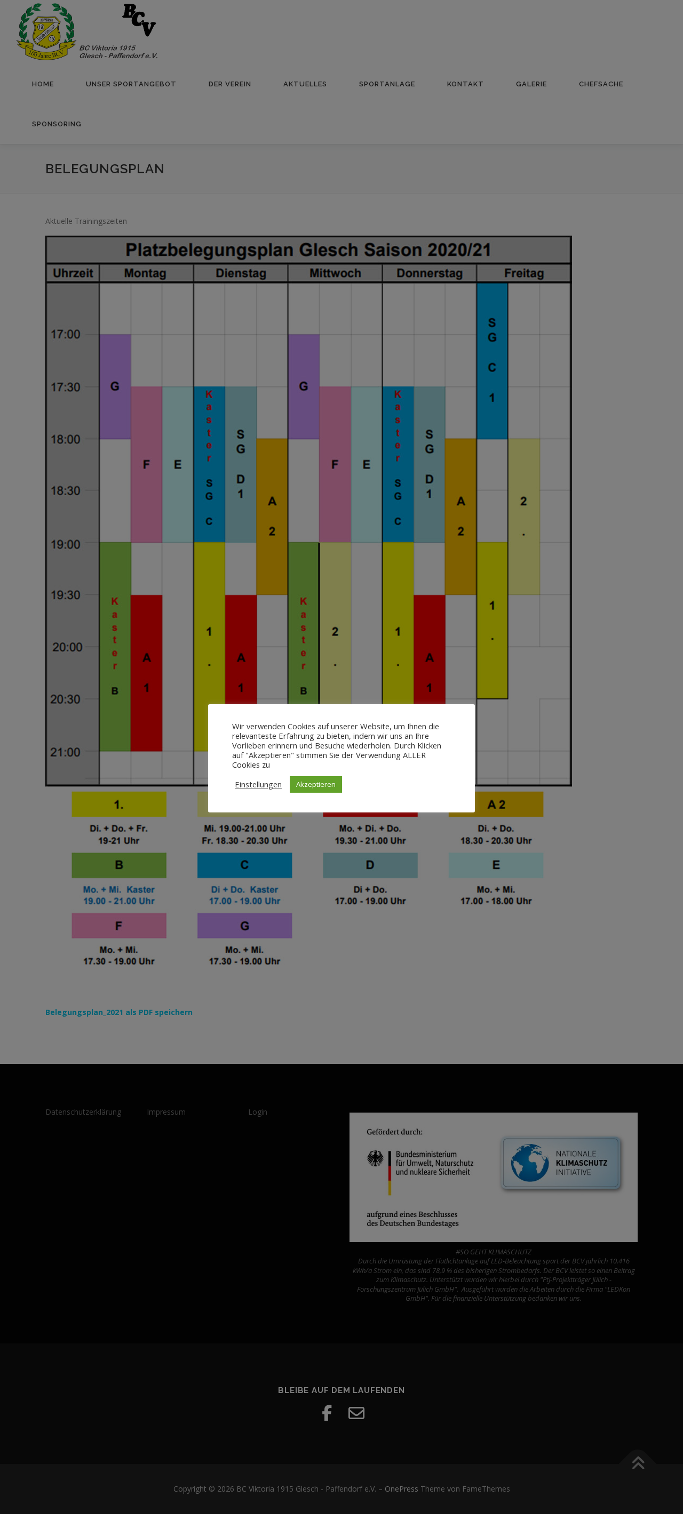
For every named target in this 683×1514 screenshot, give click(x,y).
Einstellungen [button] (258, 784)
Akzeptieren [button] (316, 784)
